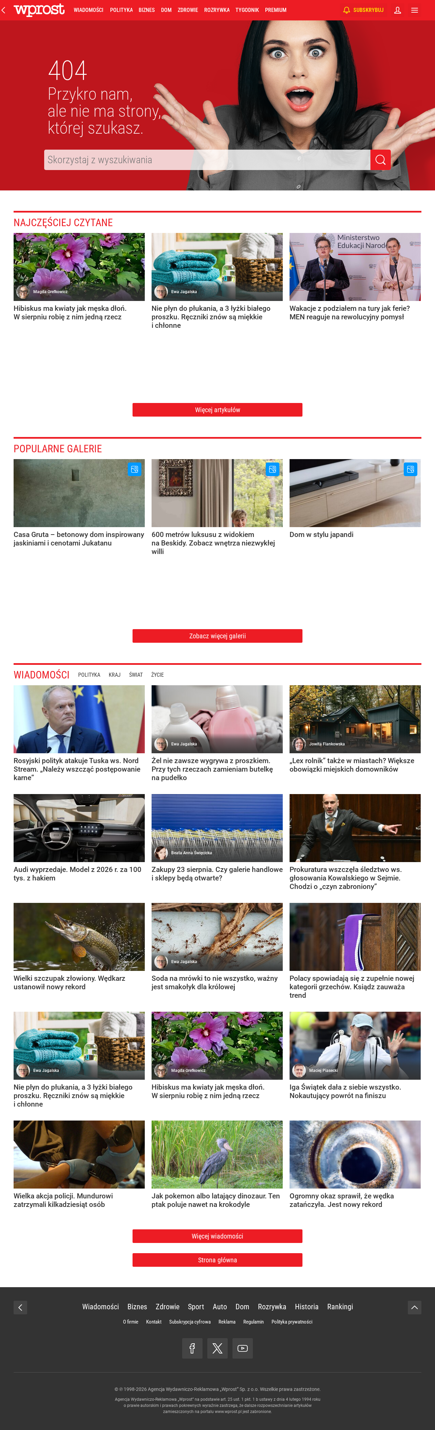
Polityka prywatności (292, 1322)
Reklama (227, 1322)
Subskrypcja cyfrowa (190, 1322)
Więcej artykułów (217, 410)
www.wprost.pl (228, 1411)
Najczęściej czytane (63, 223)
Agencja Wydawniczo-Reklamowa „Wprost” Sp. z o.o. (203, 1389)
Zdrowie (188, 10)
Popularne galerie (58, 449)
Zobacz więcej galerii (217, 636)
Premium (275, 10)
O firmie (130, 1322)
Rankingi (340, 1306)
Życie (157, 675)
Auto (220, 1306)
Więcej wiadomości (217, 1236)
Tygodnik (247, 10)
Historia (307, 1306)
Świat (136, 675)
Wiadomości (88, 10)
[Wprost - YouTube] (242, 1348)
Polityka (121, 10)
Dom (166, 10)
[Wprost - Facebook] (192, 1348)
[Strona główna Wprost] (39, 10)
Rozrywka (216, 10)
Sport (196, 1306)
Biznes (147, 10)
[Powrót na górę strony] (414, 1307)
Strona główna (217, 1260)
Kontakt (153, 1322)
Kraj (115, 675)
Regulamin (253, 1322)
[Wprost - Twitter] (217, 1348)
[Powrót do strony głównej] (20, 1307)
